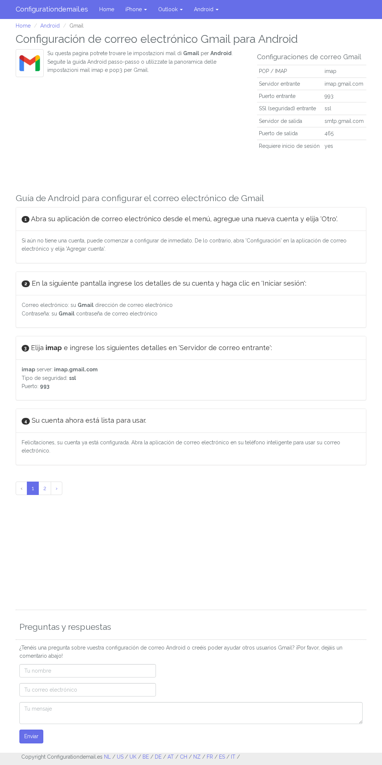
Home (106, 9)
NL (107, 757)
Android (204, 9)
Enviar (31, 736)
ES (222, 757)
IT (233, 757)
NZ (197, 757)
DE (158, 757)
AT (170, 757)
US (120, 757)
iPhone (134, 9)
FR (210, 757)
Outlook (168, 9)
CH (183, 757)
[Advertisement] (131, 133)
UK (133, 757)
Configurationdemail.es (52, 9)
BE (146, 757)
